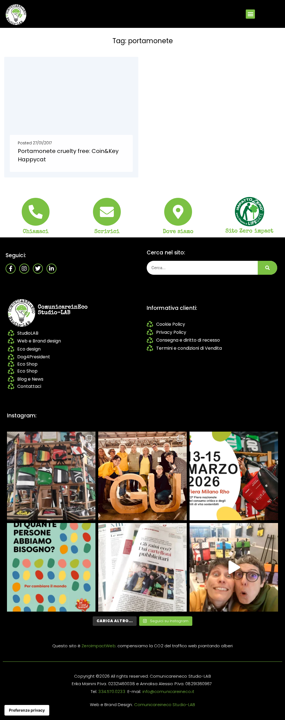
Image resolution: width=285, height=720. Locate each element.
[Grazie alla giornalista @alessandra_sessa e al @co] (142, 567)
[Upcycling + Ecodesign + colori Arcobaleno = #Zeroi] (51, 476)
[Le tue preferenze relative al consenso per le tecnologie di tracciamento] (26, 710)
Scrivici (107, 232)
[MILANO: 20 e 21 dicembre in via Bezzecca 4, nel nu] (234, 567)
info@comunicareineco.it (168, 691)
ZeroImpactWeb (98, 646)
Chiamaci (36, 232)
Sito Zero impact (249, 231)
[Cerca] (267, 268)
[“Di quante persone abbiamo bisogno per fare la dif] (51, 567)
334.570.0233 (111, 691)
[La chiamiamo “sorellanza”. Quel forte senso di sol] (234, 476)
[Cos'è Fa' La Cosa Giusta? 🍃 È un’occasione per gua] (142, 476)
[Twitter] (38, 269)
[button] (250, 14)
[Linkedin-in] (51, 269)
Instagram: (21, 415)
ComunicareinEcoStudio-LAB (63, 310)
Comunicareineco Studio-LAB (164, 704)
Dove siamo (178, 232)
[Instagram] (24, 269)
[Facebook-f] (11, 269)
